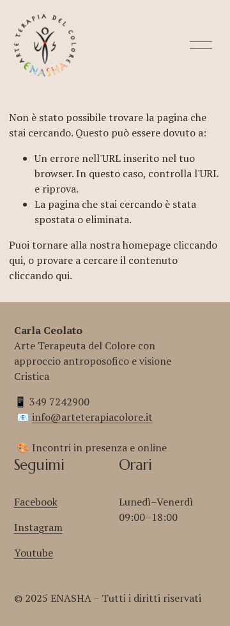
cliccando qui (39, 275)
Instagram (38, 527)
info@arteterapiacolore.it (92, 417)
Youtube (33, 553)
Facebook (35, 502)
